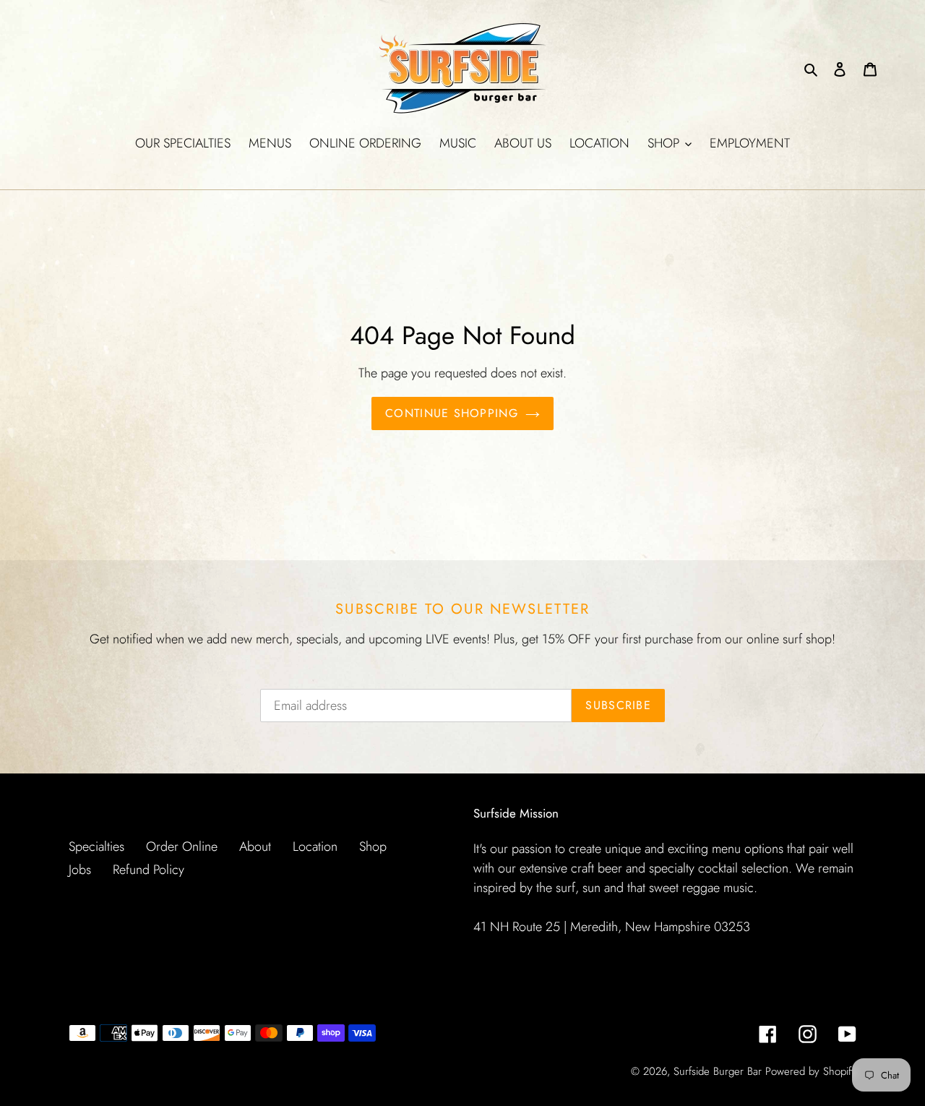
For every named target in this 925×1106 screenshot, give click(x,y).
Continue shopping (451, 413)
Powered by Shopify (810, 1071)
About (255, 846)
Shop (373, 846)
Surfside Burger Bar (718, 1071)
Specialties (96, 846)
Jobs (80, 869)
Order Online (182, 846)
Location (315, 846)
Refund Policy (148, 869)
